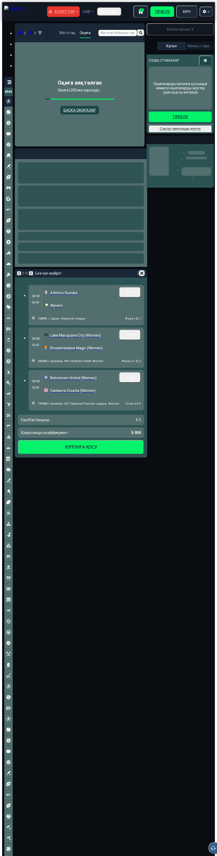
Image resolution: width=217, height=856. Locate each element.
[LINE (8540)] (20, 32)
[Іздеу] (140, 32)
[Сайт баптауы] (206, 12)
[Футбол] (30, 32)
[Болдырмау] (142, 153)
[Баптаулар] (205, 60)
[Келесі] (33, 153)
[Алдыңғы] (19, 153)
